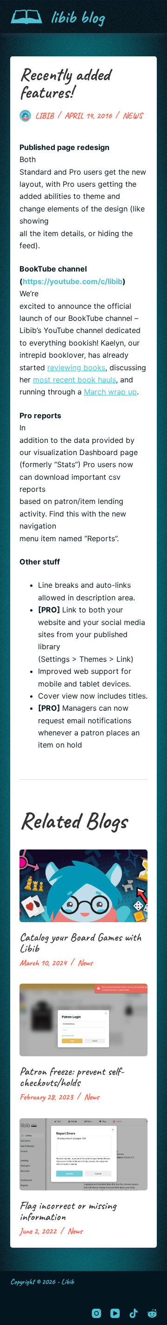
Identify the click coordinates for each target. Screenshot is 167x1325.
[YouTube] (115, 1313)
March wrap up (110, 391)
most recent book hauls (74, 379)
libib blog (77, 17)
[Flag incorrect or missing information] (83, 1154)
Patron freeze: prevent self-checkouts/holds (71, 1076)
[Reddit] (152, 1313)
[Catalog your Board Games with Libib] (83, 885)
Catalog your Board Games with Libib (80, 942)
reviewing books (76, 367)
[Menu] (152, 17)
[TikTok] (133, 1313)
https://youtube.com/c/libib (72, 281)
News (132, 115)
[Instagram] (96, 1313)
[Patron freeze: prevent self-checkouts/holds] (83, 1020)
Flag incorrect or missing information (67, 1210)
